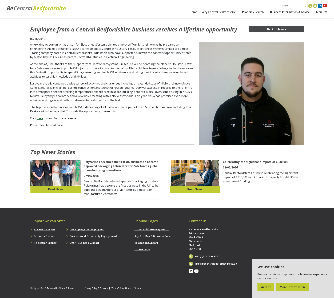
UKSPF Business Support (84, 242)
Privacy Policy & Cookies (96, 288)
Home (193, 12)
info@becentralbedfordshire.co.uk (216, 263)
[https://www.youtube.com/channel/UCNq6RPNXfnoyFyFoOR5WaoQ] (325, 6)
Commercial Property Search (151, 229)
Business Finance (44, 236)
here (40, 118)
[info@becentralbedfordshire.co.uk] (315, 6)
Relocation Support (46, 242)
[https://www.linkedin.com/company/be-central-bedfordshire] (320, 6)
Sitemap (138, 288)
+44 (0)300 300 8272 (207, 256)
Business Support (44, 229)
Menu (320, 12)
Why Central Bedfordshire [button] (219, 12)
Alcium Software (66, 288)
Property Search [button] (253, 12)
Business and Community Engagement (93, 236)
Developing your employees (87, 229)
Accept (266, 287)
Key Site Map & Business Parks (152, 236)
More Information (292, 287)
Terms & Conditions (121, 288)
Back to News (276, 29)
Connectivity (142, 249)
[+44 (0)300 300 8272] (310, 6)
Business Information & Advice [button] (290, 12)
